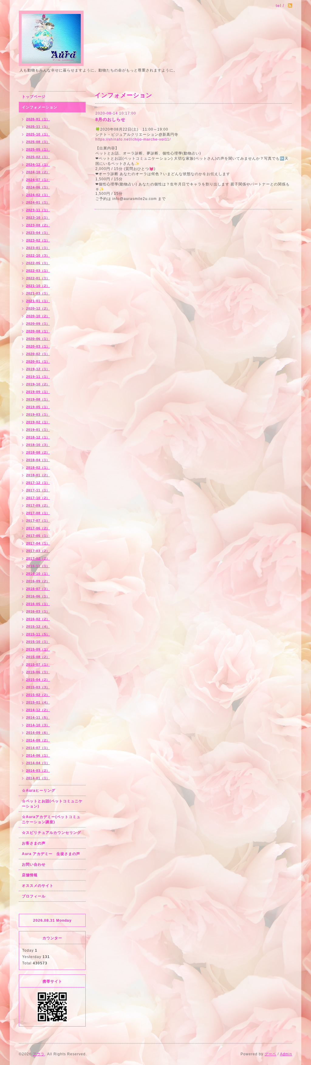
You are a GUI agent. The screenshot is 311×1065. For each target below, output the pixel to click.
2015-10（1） (38, 642)
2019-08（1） (38, 399)
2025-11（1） (38, 126)
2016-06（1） (38, 596)
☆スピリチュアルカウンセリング (51, 832)
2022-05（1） (38, 263)
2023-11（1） (38, 210)
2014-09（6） (38, 732)
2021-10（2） (38, 286)
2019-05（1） (38, 407)
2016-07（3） (38, 589)
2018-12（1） (38, 437)
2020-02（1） (38, 354)
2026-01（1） (38, 119)
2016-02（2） (38, 619)
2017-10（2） (38, 498)
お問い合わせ (34, 864)
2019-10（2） (38, 384)
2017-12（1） (38, 482)
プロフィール (34, 896)
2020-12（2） (38, 308)
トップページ (34, 97)
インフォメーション (39, 107)
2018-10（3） (38, 445)
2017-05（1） (38, 535)
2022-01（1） (38, 278)
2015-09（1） (38, 649)
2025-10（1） (38, 134)
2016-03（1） (38, 611)
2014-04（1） (38, 763)
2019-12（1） (38, 369)
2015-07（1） (38, 664)
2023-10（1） (38, 217)
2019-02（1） (38, 422)
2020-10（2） (38, 316)
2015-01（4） (38, 702)
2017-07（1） (38, 520)
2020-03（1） (38, 346)
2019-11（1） (38, 376)
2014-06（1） (38, 755)
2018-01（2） (38, 475)
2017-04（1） (38, 543)
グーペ (270, 1054)
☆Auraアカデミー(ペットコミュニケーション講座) (51, 819)
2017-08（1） (38, 513)
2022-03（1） (38, 270)
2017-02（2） (38, 558)
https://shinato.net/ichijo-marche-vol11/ (133, 139)
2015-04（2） (38, 679)
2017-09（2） (38, 505)
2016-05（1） (38, 604)
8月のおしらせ (110, 119)
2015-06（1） (38, 672)
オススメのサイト (37, 886)
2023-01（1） (38, 248)
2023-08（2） (38, 225)
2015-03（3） (38, 687)
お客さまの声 (34, 843)
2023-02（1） (38, 240)
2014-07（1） (38, 748)
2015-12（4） (38, 626)
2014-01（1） (38, 778)
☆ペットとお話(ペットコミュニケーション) (52, 803)
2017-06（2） (38, 528)
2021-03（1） (38, 293)
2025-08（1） (38, 142)
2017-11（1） (38, 490)
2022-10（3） (38, 255)
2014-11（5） (38, 717)
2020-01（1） (38, 361)
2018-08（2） (38, 452)
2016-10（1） (38, 573)
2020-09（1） (38, 323)
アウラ (39, 1054)
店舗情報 (30, 875)
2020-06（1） (38, 339)
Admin (286, 1054)
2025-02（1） (38, 157)
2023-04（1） (38, 233)
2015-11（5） (38, 634)
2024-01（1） (38, 202)
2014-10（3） (38, 725)
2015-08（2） (38, 657)
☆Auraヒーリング (38, 790)
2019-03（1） (38, 414)
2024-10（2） (38, 172)
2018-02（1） (38, 467)
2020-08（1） (38, 331)
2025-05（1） (38, 149)
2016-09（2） (38, 581)
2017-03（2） (38, 551)
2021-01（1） (38, 301)
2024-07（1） (38, 179)
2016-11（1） (38, 566)
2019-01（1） (38, 429)
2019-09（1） (38, 392)
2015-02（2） (38, 695)
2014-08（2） (38, 740)
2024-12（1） (38, 164)
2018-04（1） (38, 460)
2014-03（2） (38, 770)
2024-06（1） (38, 187)
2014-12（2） (38, 710)
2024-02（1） (38, 195)
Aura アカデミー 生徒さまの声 (51, 854)
